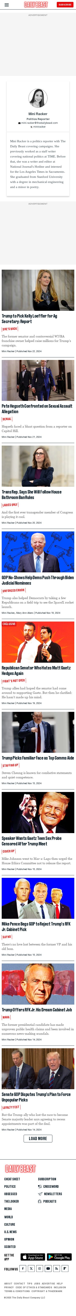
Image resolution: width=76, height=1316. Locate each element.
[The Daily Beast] (36, 5)
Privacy (9, 1287)
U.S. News (10, 1232)
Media (8, 1209)
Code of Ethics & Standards (34, 1287)
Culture (9, 1224)
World (8, 1217)
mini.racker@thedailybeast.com (39, 123)
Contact (19, 1283)
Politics (10, 1186)
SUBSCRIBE (65, 4)
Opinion (9, 1239)
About (8, 1283)
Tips (29, 1283)
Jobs (37, 1283)
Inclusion (60, 1287)
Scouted (10, 1247)
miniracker (39, 127)
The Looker (11, 1201)
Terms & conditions (17, 1291)
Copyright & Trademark (46, 1291)
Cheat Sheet (12, 1179)
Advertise (48, 1283)
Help (60, 1283)
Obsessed (10, 1194)
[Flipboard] (65, 1269)
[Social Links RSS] (56, 1269)
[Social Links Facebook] (22, 1269)
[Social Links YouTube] (48, 1269)
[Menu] (10, 5)
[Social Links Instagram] (39, 1269)
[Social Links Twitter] (31, 1269)
